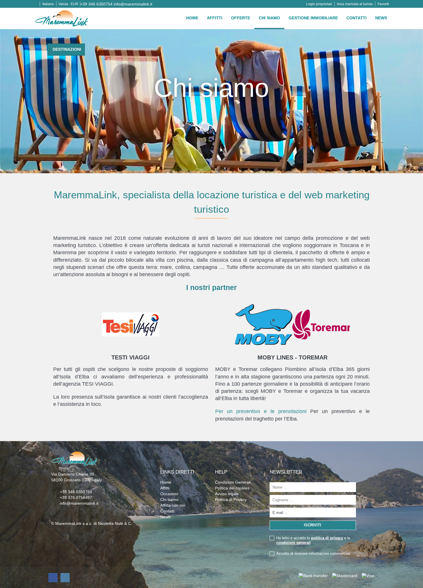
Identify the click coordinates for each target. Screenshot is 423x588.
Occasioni (169, 493)
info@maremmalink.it (133, 4)
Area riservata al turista (355, 4)
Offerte (240, 18)
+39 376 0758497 (76, 497)
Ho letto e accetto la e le (313, 540)
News (381, 18)
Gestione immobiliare (313, 18)
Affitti (214, 18)
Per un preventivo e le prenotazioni (261, 411)
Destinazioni (67, 49)
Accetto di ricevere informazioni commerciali (313, 553)
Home (192, 18)
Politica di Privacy (231, 499)
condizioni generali (293, 542)
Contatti (356, 18)
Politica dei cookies (232, 488)
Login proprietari (319, 4)
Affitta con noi (172, 505)
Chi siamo (269, 18)
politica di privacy (327, 538)
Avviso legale (227, 493)
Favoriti (383, 4)
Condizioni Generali (233, 482)
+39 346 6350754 (96, 4)
